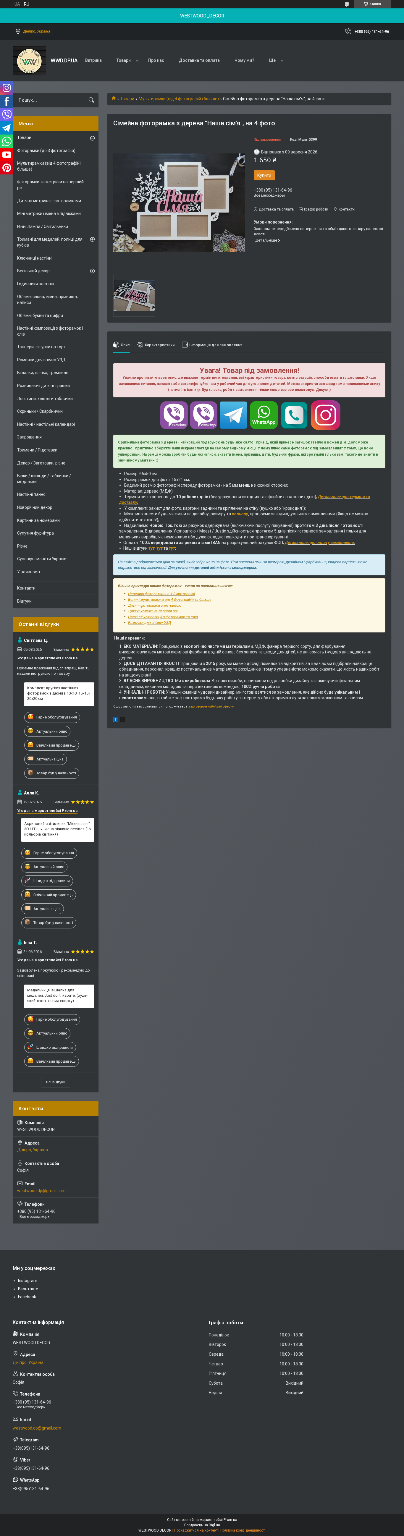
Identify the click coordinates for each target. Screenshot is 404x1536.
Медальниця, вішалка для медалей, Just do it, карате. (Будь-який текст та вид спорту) (57, 995)
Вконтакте (28, 1288)
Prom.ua (230, 1520)
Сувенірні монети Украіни (42, 558)
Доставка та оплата (199, 60)
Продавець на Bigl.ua (202, 1525)
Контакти (26, 588)
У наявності (28, 571)
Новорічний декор (34, 507)
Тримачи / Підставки (37, 450)
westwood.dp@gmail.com (41, 1190)
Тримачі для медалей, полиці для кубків (50, 242)
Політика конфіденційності (243, 1530)
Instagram (27, 1280)
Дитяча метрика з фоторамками (49, 200)
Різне (22, 546)
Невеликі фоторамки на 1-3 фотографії (161, 594)
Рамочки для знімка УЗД (41, 359)
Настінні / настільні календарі (46, 424)
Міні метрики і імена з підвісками (49, 213)
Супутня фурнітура (35, 533)
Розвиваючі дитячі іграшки (43, 385)
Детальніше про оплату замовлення (319, 542)
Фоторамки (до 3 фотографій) (46, 150)
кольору (240, 514)
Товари (124, 60)
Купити (264, 175)
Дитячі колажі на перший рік (153, 611)
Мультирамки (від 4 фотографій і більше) (179, 98)
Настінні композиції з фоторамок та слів (163, 617)
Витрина (93, 60)
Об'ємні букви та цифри (40, 315)
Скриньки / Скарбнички (40, 411)
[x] (122, 720)
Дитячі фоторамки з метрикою (154, 605)
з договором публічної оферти (211, 706)
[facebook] (115, 720)
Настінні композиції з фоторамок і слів (50, 331)
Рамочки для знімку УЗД (149, 622)
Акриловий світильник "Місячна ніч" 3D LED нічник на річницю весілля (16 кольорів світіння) (57, 828)
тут (151, 548)
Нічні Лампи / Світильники (42, 226)
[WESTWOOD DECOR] (29, 60)
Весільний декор (33, 270)
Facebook (27, 1296)
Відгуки (24, 601)
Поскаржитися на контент (196, 1530)
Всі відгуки (55, 1082)
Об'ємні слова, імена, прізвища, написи (47, 299)
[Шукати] (91, 100)
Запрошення (29, 437)
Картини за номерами (38, 520)
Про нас (156, 60)
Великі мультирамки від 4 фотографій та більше (169, 599)
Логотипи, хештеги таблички (45, 398)
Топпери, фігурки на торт (41, 346)
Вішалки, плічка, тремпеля (42, 372)
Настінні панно (31, 494)
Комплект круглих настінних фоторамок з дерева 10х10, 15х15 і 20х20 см (58, 693)
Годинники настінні (35, 283)
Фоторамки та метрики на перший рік (50, 184)
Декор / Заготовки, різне (41, 463)
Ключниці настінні (34, 258)
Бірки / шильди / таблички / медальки (44, 478)
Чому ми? (244, 60)
